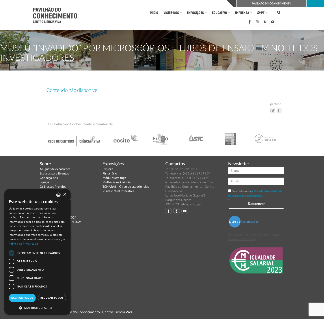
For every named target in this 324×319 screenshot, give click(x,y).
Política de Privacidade (23, 243)
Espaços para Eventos (54, 173)
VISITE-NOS (172, 12)
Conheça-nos (49, 178)
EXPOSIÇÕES (196, 12)
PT (263, 12)
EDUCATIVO (220, 12)
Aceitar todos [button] (22, 298)
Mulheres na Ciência (116, 182)
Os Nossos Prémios (53, 186)
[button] (37, 307)
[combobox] (58, 195)
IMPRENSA (242, 12)
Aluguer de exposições (55, 169)
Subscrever (256, 203)
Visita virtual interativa (118, 191)
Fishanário (109, 173)
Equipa (44, 182)
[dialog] (37, 252)
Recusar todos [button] (52, 298)
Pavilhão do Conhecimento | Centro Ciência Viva (95, 312)
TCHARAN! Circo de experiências (125, 186)
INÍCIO (154, 12)
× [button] (64, 194)
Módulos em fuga (114, 178)
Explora (107, 169)
